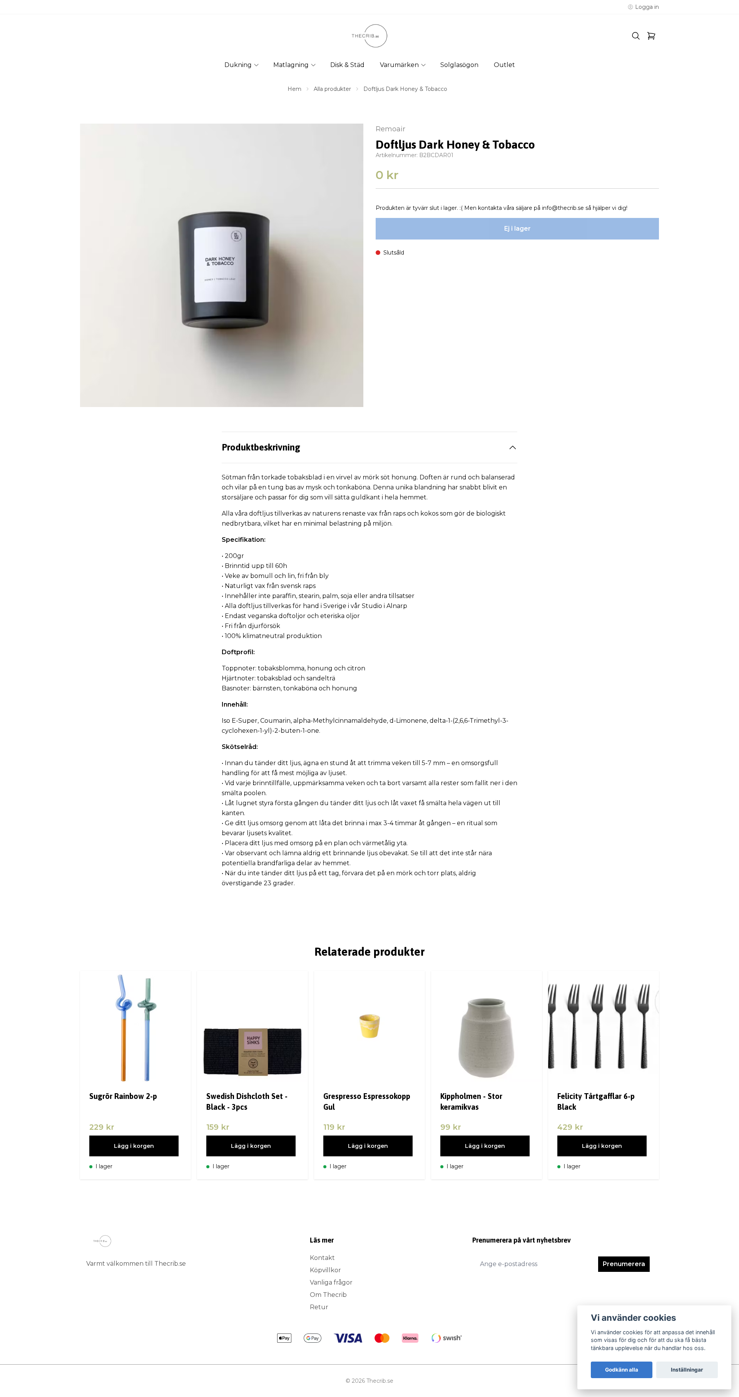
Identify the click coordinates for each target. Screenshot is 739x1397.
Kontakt (322, 1257)
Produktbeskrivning (261, 447)
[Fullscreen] (221, 265)
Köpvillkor (325, 1270)
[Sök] (636, 36)
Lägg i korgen (134, 1145)
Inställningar (687, 1370)
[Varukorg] (651, 36)
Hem (294, 88)
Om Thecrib (328, 1294)
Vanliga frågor (331, 1282)
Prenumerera (624, 1264)
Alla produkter (332, 88)
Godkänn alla (621, 1370)
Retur (319, 1307)
